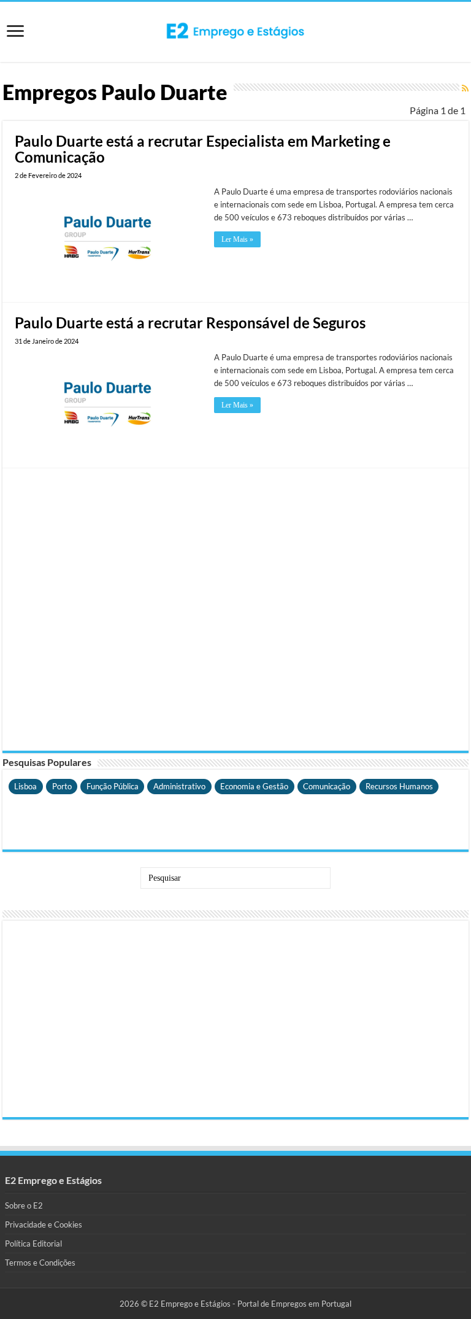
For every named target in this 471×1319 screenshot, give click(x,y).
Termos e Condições (40, 1262)
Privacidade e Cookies (43, 1224)
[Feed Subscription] (465, 88)
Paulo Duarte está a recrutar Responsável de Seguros (190, 322)
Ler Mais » (237, 239)
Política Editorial (33, 1243)
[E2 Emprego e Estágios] (235, 31)
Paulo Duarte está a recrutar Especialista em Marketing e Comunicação (203, 149)
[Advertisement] (235, 609)
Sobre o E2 (24, 1205)
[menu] (15, 32)
